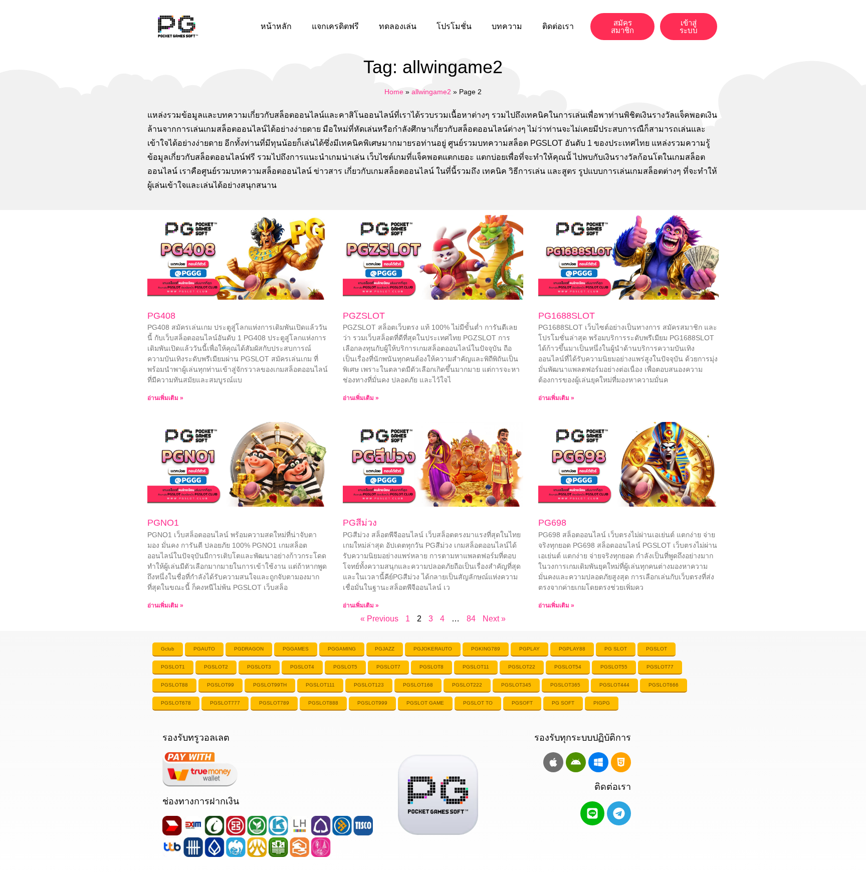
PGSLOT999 (372, 703)
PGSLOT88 (174, 685)
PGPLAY (529, 648)
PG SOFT (563, 703)
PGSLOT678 (176, 703)
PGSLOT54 (567, 667)
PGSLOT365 (565, 685)
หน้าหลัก (276, 26)
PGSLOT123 (369, 685)
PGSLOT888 (323, 703)
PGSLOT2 (216, 667)
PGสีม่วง (360, 523)
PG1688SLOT (566, 316)
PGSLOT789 (274, 703)
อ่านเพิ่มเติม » (165, 397)
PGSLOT (656, 648)
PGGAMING (342, 648)
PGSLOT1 (173, 667)
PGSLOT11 (476, 667)
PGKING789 (485, 648)
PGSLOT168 (418, 685)
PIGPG (601, 703)
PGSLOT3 (259, 667)
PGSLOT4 (302, 667)
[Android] (576, 762)
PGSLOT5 (345, 667)
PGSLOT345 (516, 685)
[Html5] (621, 762)
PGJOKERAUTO (432, 648)
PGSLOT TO (478, 703)
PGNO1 (163, 523)
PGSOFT (522, 703)
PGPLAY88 (572, 648)
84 (471, 618)
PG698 (552, 523)
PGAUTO (204, 648)
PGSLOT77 (660, 667)
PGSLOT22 (521, 667)
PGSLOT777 (225, 703)
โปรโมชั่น (454, 26)
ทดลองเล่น (397, 26)
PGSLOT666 (663, 685)
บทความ (507, 26)
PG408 (161, 316)
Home (393, 92)
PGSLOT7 (388, 667)
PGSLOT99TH (270, 685)
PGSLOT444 (614, 685)
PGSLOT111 (320, 685)
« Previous (379, 618)
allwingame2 (431, 92)
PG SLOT (615, 648)
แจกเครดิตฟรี (335, 26)
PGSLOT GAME (425, 703)
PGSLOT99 (220, 685)
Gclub (167, 648)
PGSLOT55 (613, 667)
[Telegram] (619, 813)
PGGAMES (296, 648)
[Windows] (598, 762)
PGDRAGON (249, 648)
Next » (494, 618)
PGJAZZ (384, 648)
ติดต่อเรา (558, 26)
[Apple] (553, 762)
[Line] (592, 813)
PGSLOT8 (431, 667)
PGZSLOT (364, 316)
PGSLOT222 (467, 685)
